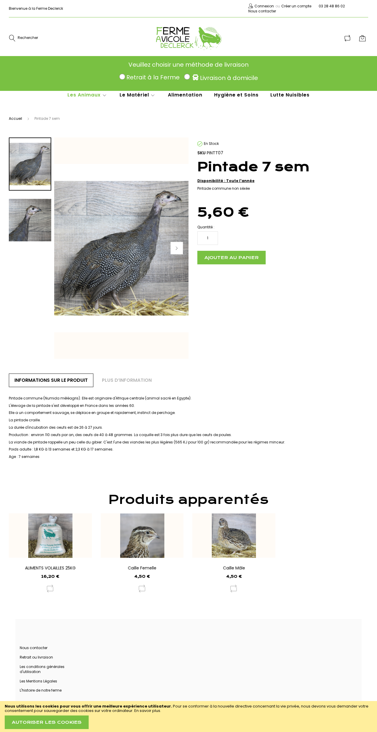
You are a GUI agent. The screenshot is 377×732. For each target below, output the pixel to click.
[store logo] (188, 38)
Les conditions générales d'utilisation (42, 669)
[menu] (183, 98)
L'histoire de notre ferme (41, 690)
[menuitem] (87, 95)
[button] (176, 248)
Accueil (15, 118)
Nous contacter (262, 11)
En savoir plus (147, 710)
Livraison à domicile (229, 78)
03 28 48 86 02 (332, 6)
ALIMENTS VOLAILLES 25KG (50, 568)
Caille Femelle (142, 568)
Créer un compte (296, 6)
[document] (188, 716)
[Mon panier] (363, 38)
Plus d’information (127, 380)
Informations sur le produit (51, 380)
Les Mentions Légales (38, 681)
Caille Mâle (234, 568)
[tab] (51, 380)
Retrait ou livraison (36, 657)
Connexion (264, 6)
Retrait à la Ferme (153, 77)
